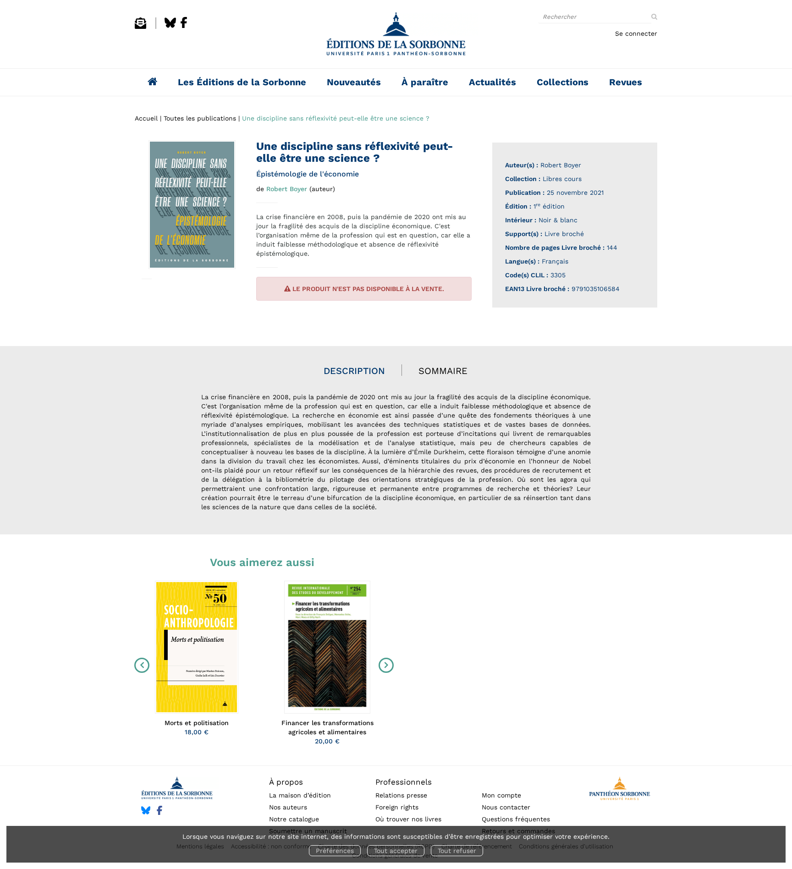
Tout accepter (396, 850)
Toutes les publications (200, 118)
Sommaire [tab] (443, 370)
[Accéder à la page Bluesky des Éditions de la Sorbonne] (170, 26)
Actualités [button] (492, 82)
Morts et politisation (197, 722)
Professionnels (403, 781)
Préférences (335, 850)
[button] (192, 204)
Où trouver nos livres (408, 819)
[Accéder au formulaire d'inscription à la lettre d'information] (140, 26)
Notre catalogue (294, 819)
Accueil (146, 118)
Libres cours (562, 178)
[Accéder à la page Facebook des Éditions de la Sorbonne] (183, 26)
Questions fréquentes (516, 819)
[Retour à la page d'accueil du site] (396, 36)
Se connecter (636, 33)
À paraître (425, 82)
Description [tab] (354, 370)
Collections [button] (562, 82)
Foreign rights (396, 807)
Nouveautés (354, 82)
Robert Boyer (286, 188)
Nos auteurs (288, 807)
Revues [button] (625, 82)
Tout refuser (457, 850)
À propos (286, 781)
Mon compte (501, 795)
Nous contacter (506, 807)
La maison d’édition (300, 795)
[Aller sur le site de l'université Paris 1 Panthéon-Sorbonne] (619, 790)
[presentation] (139, 665)
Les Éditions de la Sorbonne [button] (242, 82)
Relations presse (401, 795)
